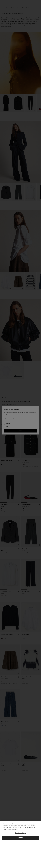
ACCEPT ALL (20, 838)
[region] (20, 831)
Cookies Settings (20, 833)
